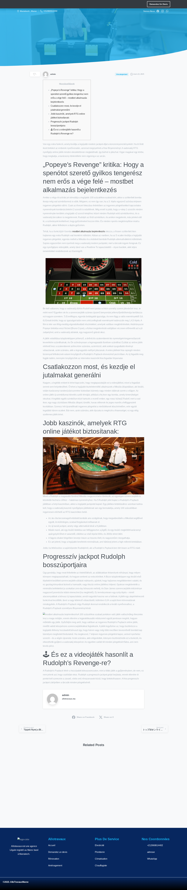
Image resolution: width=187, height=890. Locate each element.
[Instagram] (162, 11)
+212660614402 (50, 11)
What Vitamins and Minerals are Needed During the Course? (112, 799)
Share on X (109, 717)
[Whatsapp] (180, 883)
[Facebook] (158, 11)
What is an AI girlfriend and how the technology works (34, 799)
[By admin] (21, 762)
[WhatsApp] (167, 11)
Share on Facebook (85, 717)
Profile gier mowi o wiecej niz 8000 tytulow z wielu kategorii (73, 799)
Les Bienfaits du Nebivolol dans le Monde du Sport (150, 801)
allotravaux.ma (68, 699)
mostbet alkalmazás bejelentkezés (88, 231)
